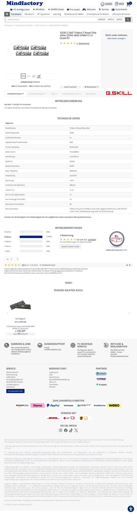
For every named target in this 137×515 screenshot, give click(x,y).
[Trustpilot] (101, 384)
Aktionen (91, 9)
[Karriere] (18, 349)
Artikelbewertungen (36, 93)
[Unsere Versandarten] (68, 418)
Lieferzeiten (11, 377)
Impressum (53, 372)
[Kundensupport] (107, 4)
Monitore (29, 14)
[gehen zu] (4, 220)
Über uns (52, 382)
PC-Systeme (43, 14)
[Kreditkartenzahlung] (99, 405)
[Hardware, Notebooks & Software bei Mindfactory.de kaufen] (35, 3)
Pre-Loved (74, 9)
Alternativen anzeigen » (116, 38)
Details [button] (20, 311)
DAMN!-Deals (57, 9)
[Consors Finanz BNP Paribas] (84, 405)
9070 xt (111, 19)
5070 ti (119, 19)
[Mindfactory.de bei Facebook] (66, 430)
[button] (7, 14)
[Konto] (119, 4)
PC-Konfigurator (21, 9)
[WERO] (114, 405)
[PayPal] (53, 405)
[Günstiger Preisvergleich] (101, 379)
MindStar (40, 9)
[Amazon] (22, 405)
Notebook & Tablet (74, 14)
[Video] (39, 76)
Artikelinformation (14, 93)
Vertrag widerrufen (15, 391)
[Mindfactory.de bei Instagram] (60, 430)
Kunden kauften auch (70, 93)
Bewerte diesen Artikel (70, 246)
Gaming (57, 14)
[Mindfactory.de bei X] (76, 430)
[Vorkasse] (68, 405)
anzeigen (92, 239)
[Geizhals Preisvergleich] (101, 373)
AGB (50, 374)
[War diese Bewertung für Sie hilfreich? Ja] (127, 265)
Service (105, 9)
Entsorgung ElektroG (14, 379)
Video (53, 93)
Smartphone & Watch (98, 14)
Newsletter (10, 387)
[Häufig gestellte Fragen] (52, 347)
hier (78, 500)
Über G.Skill (90, 93)
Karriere (52, 387)
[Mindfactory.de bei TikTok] (71, 430)
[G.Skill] (119, 93)
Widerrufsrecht (12, 372)
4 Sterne (7, 236)
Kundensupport (12, 384)
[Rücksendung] (118, 351)
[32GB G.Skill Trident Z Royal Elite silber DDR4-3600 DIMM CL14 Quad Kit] (31, 50)
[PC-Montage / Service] (85, 351)
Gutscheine (121, 9)
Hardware (16, 14)
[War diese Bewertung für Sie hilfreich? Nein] (130, 265)
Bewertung (83, 43)
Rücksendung (11, 374)
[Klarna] (38, 405)
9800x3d (101, 19)
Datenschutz (54, 377)
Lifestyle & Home (121, 14)
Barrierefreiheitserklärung (59, 379)
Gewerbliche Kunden (14, 382)
